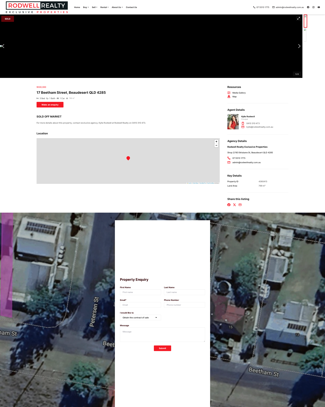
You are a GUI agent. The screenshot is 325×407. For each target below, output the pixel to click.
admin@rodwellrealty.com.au (246, 162)
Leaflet (189, 183)
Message (124, 325)
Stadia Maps (195, 183)
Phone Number (171, 300)
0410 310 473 (253, 123)
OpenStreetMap (210, 183)
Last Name (169, 287)
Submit (162, 348)
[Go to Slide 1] (305, 21)
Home (77, 7)
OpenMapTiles (203, 183)
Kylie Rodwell (248, 116)
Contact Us (131, 7)
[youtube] (319, 7)
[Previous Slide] (3, 46)
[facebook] (308, 7)
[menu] (105, 7)
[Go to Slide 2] (305, 34)
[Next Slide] (299, 46)
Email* (123, 300)
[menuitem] (77, 7)
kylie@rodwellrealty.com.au (259, 127)
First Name (125, 287)
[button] (86, 7)
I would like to (127, 312)
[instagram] (313, 7)
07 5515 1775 (238, 158)
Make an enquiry (50, 104)
